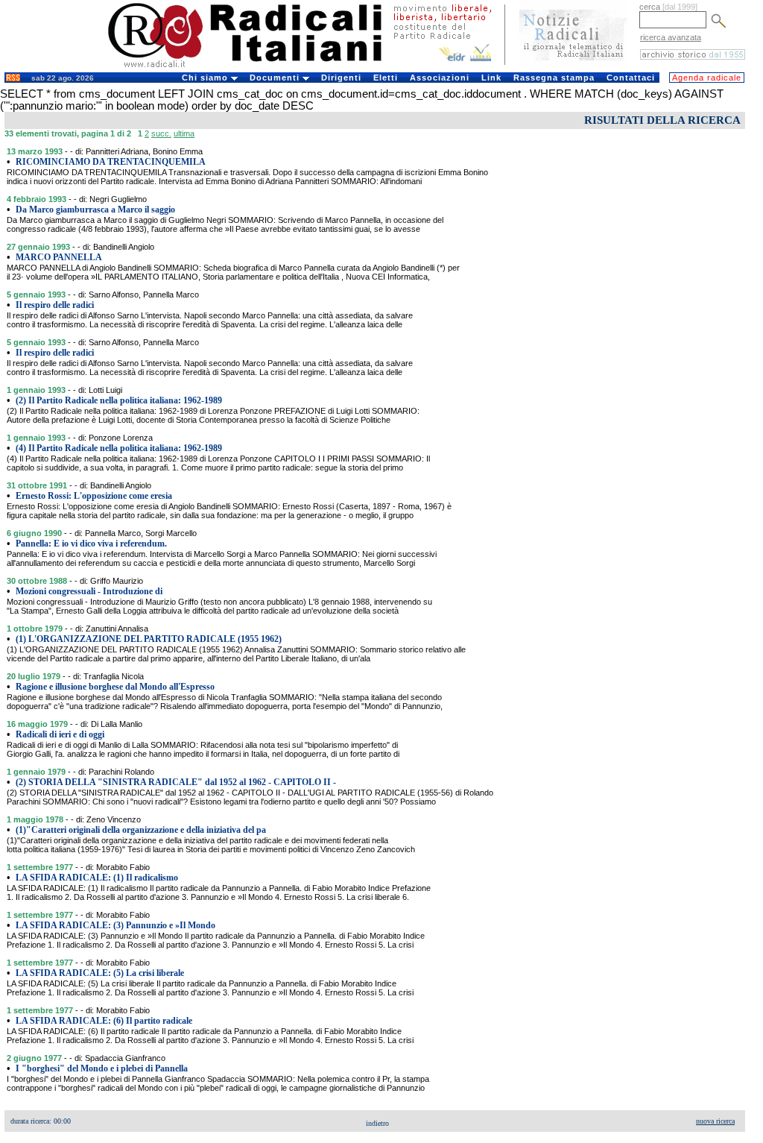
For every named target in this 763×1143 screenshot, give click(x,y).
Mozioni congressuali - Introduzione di (89, 591)
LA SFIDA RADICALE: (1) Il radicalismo (97, 877)
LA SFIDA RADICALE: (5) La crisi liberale (100, 973)
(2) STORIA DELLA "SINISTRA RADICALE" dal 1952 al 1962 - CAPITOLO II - (176, 782)
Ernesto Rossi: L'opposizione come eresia (94, 496)
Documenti (276, 77)
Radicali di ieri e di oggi (60, 734)
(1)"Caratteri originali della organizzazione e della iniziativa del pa (141, 830)
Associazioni (439, 77)
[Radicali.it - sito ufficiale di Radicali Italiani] (254, 67)
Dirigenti (341, 77)
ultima (184, 133)
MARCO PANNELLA (59, 257)
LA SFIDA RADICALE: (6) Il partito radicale (104, 1021)
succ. (161, 133)
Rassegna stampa (554, 77)
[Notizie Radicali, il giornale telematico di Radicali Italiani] (573, 65)
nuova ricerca (715, 1121)
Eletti (385, 77)
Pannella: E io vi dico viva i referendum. (91, 543)
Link (491, 77)
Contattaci (631, 77)
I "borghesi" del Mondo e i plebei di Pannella (102, 1068)
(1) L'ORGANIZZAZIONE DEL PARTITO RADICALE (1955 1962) (149, 639)
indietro (377, 1123)
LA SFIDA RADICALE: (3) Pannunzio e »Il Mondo (115, 925)
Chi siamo (206, 77)
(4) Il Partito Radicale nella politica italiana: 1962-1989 (119, 448)
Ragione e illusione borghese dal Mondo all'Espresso (115, 686)
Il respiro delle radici (55, 305)
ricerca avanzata (670, 37)
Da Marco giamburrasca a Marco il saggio (95, 209)
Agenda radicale (706, 77)
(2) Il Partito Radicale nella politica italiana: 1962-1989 (119, 400)
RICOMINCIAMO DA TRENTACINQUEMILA (111, 162)
